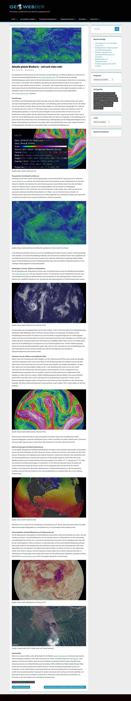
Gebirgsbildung (113, 98)
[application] (49, 222)
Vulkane (27, 682)
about (76, 659)
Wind (32, 682)
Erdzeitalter (104, 98)
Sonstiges (94, 19)
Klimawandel (98, 103)
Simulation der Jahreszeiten (21, 687)
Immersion (103, 100)
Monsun (22, 682)
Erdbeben (96, 98)
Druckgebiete (98, 95)
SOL (112, 105)
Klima (116, 100)
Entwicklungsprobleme (109, 95)
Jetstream (15, 682)
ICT (98, 100)
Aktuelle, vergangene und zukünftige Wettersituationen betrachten (105, 54)
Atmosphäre (102, 93)
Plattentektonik (104, 105)
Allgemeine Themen (27, 19)
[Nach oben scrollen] (128, 698)
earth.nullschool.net (48, 77)
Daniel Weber (30, 70)
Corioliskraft (111, 93)
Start (13, 19)
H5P (95, 100)
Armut (96, 93)
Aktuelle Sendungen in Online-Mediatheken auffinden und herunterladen (64, 687)
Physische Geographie (47, 19)
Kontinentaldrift (108, 103)
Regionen (82, 19)
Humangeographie (67, 19)
